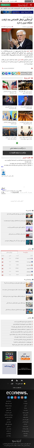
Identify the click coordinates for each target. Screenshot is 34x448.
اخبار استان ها (25, 426)
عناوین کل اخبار (25, 419)
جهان (24, 8)
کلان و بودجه (17, 8)
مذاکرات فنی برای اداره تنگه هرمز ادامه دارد (23, 339)
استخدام (8, 419)
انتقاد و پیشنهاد (25, 413)
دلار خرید (29, 258)
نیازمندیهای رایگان (8, 424)
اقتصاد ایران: (29, 51)
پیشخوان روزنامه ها (25, 431)
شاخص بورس (8, 408)
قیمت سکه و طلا (9, 403)
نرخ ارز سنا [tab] (25, 252)
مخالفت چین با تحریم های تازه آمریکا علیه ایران (22, 324)
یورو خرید (29, 262)
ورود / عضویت (28, 1)
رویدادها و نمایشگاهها (8, 415)
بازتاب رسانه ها (25, 429)
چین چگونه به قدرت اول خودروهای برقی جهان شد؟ (21, 327)
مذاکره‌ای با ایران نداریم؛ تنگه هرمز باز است (23, 322)
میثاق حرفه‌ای (25, 417)
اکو (21, 8)
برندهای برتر (8, 433)
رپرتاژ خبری (8, 436)
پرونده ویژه (25, 433)
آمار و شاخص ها (8, 413)
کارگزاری (5, 8)
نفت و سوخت (6, 1)
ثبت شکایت (8, 431)
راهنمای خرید (8, 429)
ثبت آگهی (8, 426)
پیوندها (25, 408)
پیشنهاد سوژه (8, 401)
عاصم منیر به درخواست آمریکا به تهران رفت (23, 337)
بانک (12, 8)
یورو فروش (29, 272)
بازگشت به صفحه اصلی (17, 148)
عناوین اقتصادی (25, 422)
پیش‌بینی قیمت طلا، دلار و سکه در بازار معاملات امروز (21, 334)
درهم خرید (28, 265)
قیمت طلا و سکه (12, 1)
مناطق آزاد (25, 436)
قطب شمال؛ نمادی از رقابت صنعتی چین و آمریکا (22, 345)
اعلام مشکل (25, 415)
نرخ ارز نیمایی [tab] (9, 252)
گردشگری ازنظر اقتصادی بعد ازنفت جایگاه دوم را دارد (17, 21)
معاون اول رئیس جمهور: (28, 17)
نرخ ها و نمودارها (8, 406)
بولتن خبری (9, 422)
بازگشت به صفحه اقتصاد (18, 153)
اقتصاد (4, 30)
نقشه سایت (25, 410)
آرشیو (25, 406)
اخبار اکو (25, 424)
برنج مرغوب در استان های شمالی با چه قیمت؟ (22, 342)
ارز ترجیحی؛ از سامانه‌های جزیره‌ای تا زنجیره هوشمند (21, 329)
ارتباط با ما (25, 403)
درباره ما (25, 401)
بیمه (9, 8)
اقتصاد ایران (20, 60)
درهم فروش (28, 275)
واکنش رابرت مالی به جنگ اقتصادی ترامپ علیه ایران (21, 332)
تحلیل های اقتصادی (8, 417)
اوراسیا (28, 8)
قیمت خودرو (8, 410)
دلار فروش (29, 268)
